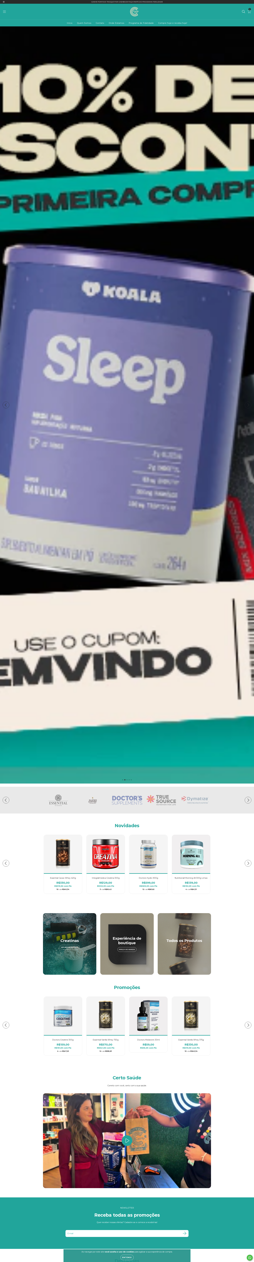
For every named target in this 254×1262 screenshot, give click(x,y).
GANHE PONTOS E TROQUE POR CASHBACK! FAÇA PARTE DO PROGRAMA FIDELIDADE (127, 2)
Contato (100, 23)
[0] (249, 12)
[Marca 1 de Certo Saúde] (58, 800)
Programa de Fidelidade (141, 23)
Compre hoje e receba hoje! (172, 23)
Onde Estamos (116, 23)
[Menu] (4, 11)
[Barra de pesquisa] (243, 11)
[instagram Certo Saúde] (3, 2)
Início (69, 23)
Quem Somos (84, 23)
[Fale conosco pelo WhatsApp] (250, 1258)
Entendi (127, 1257)
